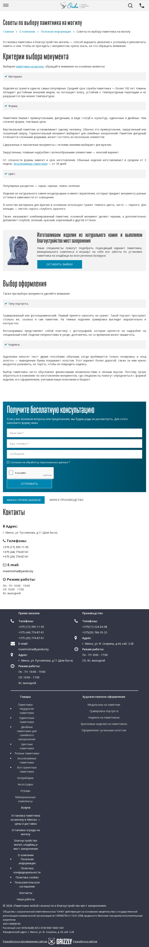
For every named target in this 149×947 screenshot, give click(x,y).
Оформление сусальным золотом (103, 730)
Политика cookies (27, 877)
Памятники (25, 704)
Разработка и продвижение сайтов (25, 941)
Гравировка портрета (103, 711)
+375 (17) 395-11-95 (16, 547)
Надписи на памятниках (104, 717)
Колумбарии (25, 778)
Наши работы (26, 899)
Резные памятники (27, 753)
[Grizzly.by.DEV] (60, 941)
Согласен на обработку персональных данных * (38, 462)
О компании (26, 855)
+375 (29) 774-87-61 (16, 556)
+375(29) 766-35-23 (94, 632)
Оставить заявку (60, 264)
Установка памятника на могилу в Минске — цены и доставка (26, 819)
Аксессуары (25, 784)
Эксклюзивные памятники (31, 164)
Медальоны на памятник (103, 704)
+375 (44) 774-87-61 (16, 552)
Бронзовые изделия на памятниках (104, 724)
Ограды (25, 791)
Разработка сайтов (85, 941)
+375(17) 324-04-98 (94, 627)
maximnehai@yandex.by (18, 571)
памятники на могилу (30, 66)
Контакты (25, 893)
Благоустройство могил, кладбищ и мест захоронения (26, 844)
